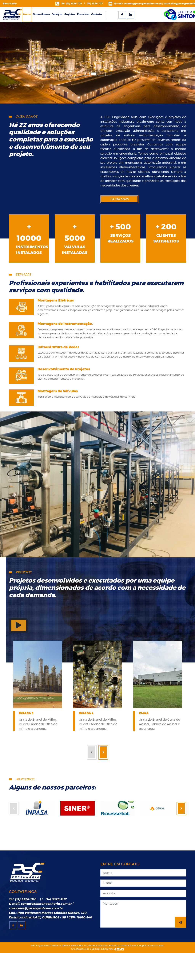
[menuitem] (41, 14)
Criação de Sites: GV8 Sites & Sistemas (92, 949)
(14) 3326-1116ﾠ (75, 3)
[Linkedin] (130, 14)
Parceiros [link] (83, 14)
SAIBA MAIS (119, 199)
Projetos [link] (69, 14)
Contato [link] (96, 14)
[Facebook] (122, 14)
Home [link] (27, 14)
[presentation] (92, 752)
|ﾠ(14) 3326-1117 (93, 3)
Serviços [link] (57, 14)
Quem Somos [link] (41, 14)
